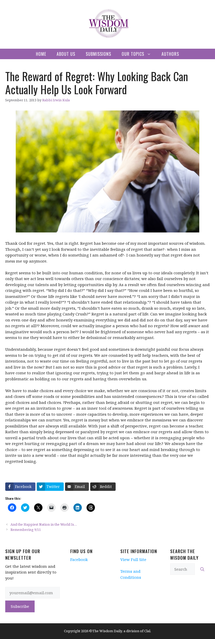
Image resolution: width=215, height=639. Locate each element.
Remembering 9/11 (25, 529)
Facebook (79, 559)
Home (41, 54)
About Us (66, 54)
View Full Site (133, 559)
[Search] (202, 569)
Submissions (98, 54)
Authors (170, 54)
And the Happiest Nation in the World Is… (43, 524)
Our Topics (133, 54)
